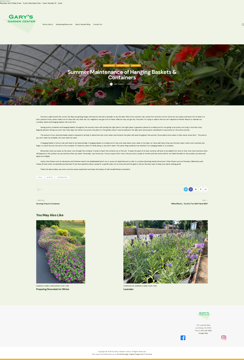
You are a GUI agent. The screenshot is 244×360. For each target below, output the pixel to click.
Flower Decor (109, 65)
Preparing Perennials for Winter (52, 289)
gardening (50, 177)
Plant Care (135, 65)
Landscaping (55, 286)
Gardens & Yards (122, 65)
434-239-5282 (206, 331)
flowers (40, 177)
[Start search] (243, 24)
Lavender (128, 289)
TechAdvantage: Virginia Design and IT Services (134, 354)
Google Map (203, 333)
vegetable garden (62, 177)
